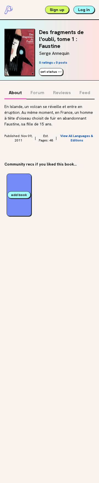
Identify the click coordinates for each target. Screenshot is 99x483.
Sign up (57, 9)
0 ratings (46, 62)
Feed (84, 92)
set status (48, 72)
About (15, 92)
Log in (84, 9)
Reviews (62, 92)
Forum (37, 92)
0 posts (61, 62)
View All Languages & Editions (76, 138)
